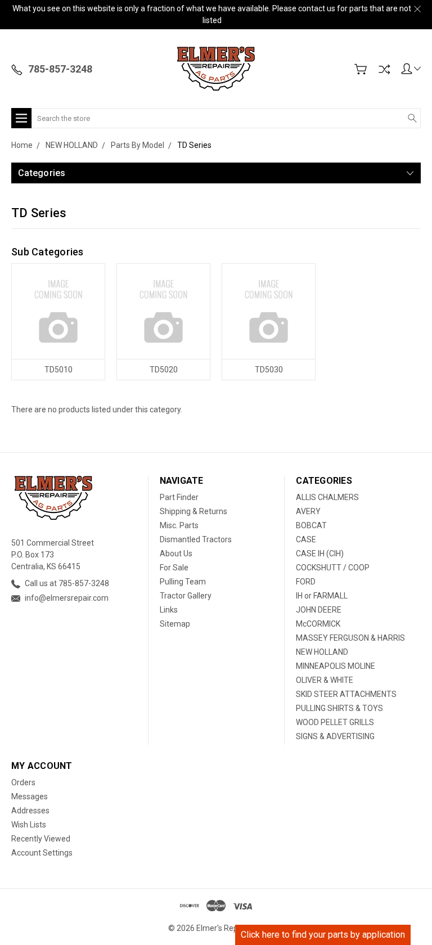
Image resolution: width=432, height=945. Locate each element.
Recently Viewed (40, 838)
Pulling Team (183, 581)
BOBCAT (311, 525)
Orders (23, 782)
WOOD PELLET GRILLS (335, 722)
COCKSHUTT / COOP (333, 567)
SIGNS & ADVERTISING (335, 736)
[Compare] (384, 69)
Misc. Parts (179, 525)
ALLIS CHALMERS (327, 497)
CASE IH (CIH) (320, 553)
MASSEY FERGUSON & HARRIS (350, 637)
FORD (306, 581)
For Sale (174, 567)
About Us (176, 553)
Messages (29, 796)
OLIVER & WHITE (324, 680)
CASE (306, 539)
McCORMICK (318, 623)
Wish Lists (28, 824)
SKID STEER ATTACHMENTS (346, 694)
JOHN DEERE (318, 609)
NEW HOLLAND (322, 651)
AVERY (308, 511)
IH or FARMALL (322, 595)
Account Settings (42, 852)
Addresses (30, 810)
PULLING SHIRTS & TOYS (339, 708)
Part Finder (179, 497)
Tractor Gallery (186, 595)
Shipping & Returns (193, 511)
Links (169, 609)
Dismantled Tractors (196, 539)
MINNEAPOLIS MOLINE (335, 666)
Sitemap (175, 623)
